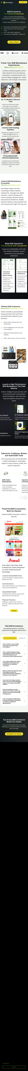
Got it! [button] (14, 1067)
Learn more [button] (6, 1063)
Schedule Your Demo (14, 734)
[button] (21, 497)
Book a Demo (14, 42)
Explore (14, 610)
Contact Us (23, 2)
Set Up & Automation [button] (10, 638)
